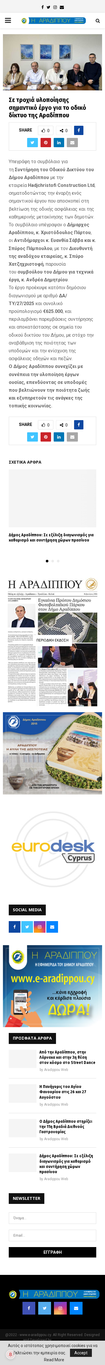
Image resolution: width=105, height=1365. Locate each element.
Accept (81, 1353)
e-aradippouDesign (67, 1340)
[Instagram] (60, 1308)
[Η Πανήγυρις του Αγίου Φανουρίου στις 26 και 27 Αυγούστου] (22, 1093)
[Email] (76, 1308)
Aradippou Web (56, 1070)
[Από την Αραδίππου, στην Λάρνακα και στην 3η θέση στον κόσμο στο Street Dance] (22, 1059)
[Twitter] (44, 1308)
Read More (54, 1360)
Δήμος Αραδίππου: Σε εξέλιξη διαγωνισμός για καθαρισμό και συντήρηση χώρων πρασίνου (51, 538)
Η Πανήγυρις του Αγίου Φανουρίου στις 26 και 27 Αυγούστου (62, 1092)
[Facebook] (28, 1308)
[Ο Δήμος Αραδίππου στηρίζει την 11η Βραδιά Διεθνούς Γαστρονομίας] (22, 1128)
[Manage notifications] (10, 1354)
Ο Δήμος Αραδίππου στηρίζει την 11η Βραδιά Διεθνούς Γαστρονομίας (65, 1126)
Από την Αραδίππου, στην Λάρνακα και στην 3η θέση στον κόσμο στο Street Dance (67, 1057)
